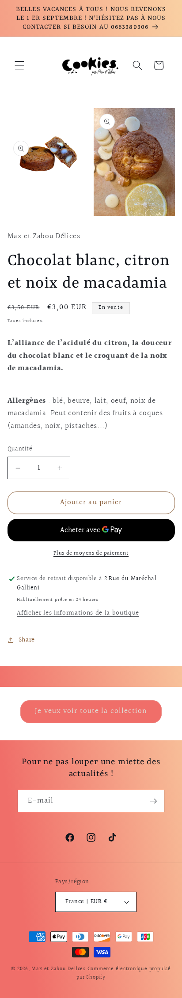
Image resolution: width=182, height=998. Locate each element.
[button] (19, 65)
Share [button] (27, 639)
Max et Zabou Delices (58, 969)
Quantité (20, 449)
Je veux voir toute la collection (91, 711)
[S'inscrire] (153, 801)
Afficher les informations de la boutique (78, 613)
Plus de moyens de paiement (91, 553)
